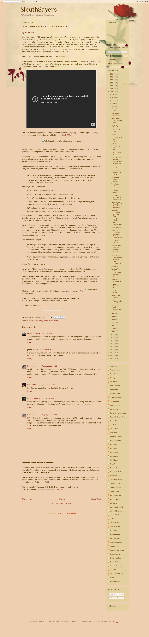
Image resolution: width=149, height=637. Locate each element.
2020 (112, 92)
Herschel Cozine (116, 436)
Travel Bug (115, 168)
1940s (30, 321)
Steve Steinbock (116, 558)
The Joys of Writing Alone (115, 148)
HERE (67, 135)
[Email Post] (51, 317)
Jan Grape (113, 444)
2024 (112, 80)
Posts (112, 594)
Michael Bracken (116, 511)
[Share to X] (59, 317)
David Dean (114, 409)
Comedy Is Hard (115, 191)
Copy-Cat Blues (114, 110)
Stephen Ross (115, 546)
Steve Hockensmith (117, 550)
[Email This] (55, 317)
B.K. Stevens (114, 382)
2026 (112, 74)
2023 (112, 83)
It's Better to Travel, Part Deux (116, 172)
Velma (32, 470)
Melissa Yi (113, 503)
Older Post (96, 499)
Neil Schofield (115, 519)
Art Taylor (113, 378)
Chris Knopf (114, 401)
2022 (112, 86)
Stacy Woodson (116, 542)
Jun (113, 316)
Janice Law (114, 452)
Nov (113, 97)
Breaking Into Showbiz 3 (116, 280)
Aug (113, 106)
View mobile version (61, 503)
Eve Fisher (38, 321)
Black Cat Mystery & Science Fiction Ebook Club (116, 234)
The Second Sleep (115, 292)
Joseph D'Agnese (116, 468)
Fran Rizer (113, 432)
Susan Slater (114, 562)
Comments (114, 598)
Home (62, 499)
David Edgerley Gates (118, 413)
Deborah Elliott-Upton (118, 417)
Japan (45, 321)
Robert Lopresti (116, 534)
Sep (113, 103)
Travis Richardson (116, 574)
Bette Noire (114, 389)
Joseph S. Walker (116, 472)
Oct (113, 100)
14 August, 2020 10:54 (48, 415)
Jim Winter (114, 460)
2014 (112, 350)
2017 (112, 341)
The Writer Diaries (115, 241)
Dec (113, 94)
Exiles (113, 135)
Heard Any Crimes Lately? (115, 179)
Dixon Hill (113, 421)
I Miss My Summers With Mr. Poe (115, 213)
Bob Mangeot (115, 393)
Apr (113, 322)
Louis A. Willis (115, 491)
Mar (113, 325)
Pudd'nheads (116, 227)
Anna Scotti (114, 374)
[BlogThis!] (57, 317)
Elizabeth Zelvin (116, 425)
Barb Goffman (115, 385)
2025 (112, 77)
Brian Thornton (115, 397)
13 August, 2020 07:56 (49, 333)
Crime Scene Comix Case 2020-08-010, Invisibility (116, 259)
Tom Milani (114, 570)
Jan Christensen (116, 440)
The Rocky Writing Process (115, 186)
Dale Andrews (115, 405)
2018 (112, 338)
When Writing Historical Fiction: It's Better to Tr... (116, 272)
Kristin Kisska (115, 476)
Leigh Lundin (32, 398)
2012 (112, 355)
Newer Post (27, 499)
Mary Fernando (115, 499)
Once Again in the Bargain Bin (116, 120)
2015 (112, 347)
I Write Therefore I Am (116, 286)
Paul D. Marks (115, 527)
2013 (112, 352)
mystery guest (115, 581)
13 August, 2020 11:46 (46, 384)
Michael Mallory (116, 515)
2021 (112, 89)
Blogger (116, 622)
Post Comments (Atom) (67, 513)
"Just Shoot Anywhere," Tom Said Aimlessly (116, 204)
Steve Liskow (115, 554)
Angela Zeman (115, 370)
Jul (113, 313)
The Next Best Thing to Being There (116, 140)
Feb (113, 328)
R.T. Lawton (32, 384)
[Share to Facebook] (61, 317)
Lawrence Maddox (116, 479)
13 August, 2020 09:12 (48, 366)
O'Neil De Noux (33, 333)
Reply (29, 342)
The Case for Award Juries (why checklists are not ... (116, 161)
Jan (113, 331)
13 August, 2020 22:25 (47, 398)
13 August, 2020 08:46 (44, 350)
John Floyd (114, 464)
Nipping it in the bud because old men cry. (116, 249)
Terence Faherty (116, 566)
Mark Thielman (115, 495)
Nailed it (114, 266)
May (113, 319)
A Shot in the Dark (116, 131)
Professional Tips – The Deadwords (116, 197)
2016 (112, 344)
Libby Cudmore (115, 487)
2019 (112, 335)
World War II (53, 321)
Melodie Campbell (116, 507)
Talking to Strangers (115, 114)
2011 (112, 358)
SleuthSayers (38, 9)
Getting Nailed (114, 126)
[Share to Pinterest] (64, 317)
